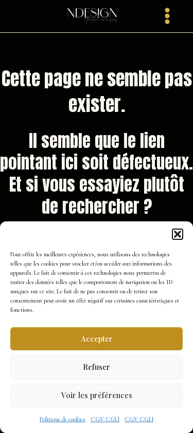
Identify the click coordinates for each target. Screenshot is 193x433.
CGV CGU (105, 419)
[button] (177, 234)
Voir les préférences (96, 395)
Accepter (97, 338)
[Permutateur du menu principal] (167, 16)
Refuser (96, 367)
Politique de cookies (62, 419)
